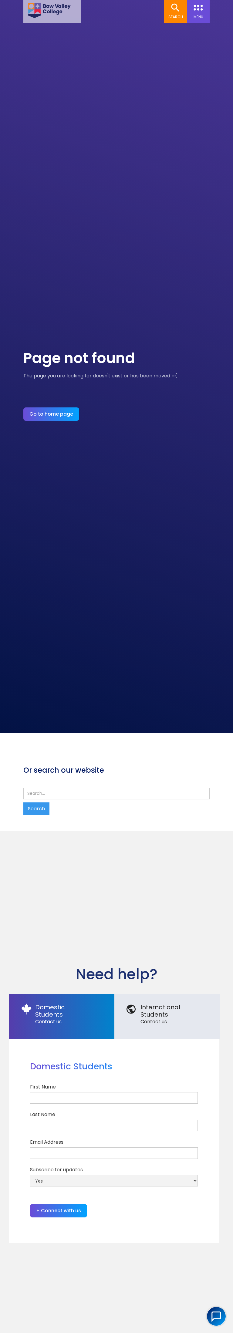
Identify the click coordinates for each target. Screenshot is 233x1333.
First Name (43, 1086)
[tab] (61, 1016)
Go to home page (51, 413)
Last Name (42, 1114)
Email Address (46, 1142)
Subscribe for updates (56, 1169)
